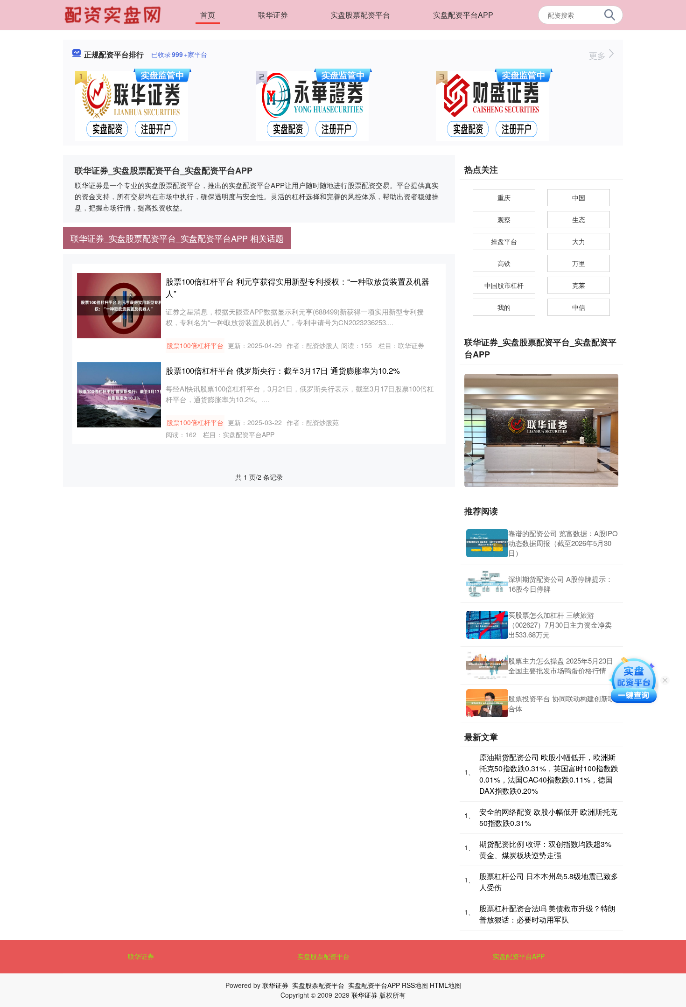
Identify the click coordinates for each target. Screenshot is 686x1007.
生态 (578, 219)
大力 (578, 241)
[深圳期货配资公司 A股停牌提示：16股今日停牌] (487, 584)
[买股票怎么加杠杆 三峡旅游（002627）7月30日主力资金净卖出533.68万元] (487, 625)
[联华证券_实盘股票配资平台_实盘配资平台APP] (114, 14)
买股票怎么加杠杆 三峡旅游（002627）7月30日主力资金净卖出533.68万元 (560, 624)
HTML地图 (445, 985)
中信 (578, 307)
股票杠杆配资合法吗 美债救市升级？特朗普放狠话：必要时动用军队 (547, 914)
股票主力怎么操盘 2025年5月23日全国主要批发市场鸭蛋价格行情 (560, 665)
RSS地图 (415, 985)
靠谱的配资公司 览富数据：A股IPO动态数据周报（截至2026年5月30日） (563, 543)
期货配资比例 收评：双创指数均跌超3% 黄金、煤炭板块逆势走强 (545, 849)
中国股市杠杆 (504, 285)
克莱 (578, 285)
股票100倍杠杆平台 (195, 345)
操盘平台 (504, 241)
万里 (578, 263)
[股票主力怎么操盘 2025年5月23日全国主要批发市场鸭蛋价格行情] (487, 665)
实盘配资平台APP (463, 14)
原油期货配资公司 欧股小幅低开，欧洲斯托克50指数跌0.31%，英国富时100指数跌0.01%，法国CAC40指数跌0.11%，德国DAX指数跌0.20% (548, 774)
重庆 (504, 197)
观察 (504, 219)
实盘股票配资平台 (360, 14)
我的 (504, 307)
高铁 (504, 263)
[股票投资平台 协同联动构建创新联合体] (487, 703)
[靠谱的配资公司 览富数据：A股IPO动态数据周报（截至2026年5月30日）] (487, 543)
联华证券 (273, 14)
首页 (207, 14)
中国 (578, 197)
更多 (598, 55)
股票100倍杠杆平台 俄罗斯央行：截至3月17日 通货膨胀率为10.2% (283, 370)
